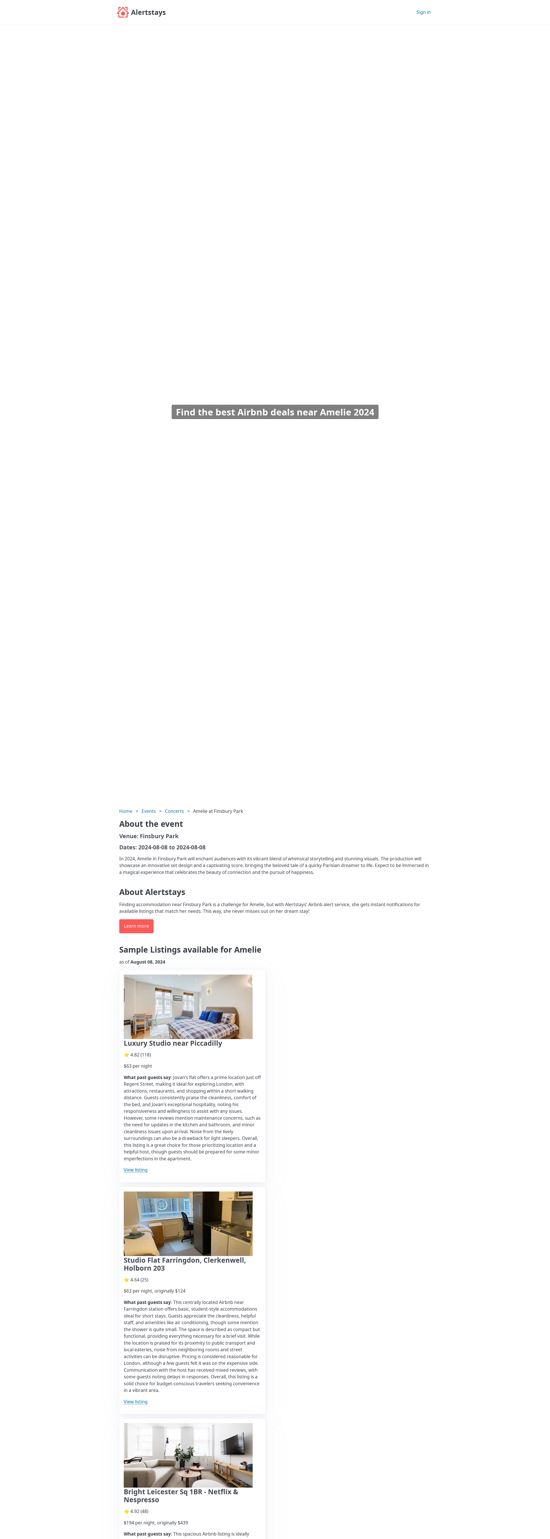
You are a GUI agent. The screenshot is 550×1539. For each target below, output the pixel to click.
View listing (136, 1170)
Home (125, 811)
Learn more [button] (136, 926)
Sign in (424, 12)
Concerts (174, 811)
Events (149, 811)
